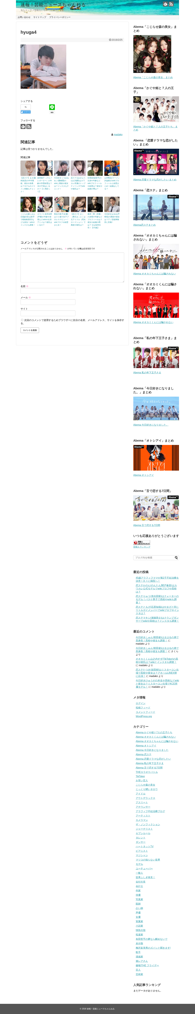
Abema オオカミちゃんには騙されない (154, 273)
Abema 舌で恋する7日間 (146, 525)
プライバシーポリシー (60, 17)
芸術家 (139, 974)
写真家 (139, 899)
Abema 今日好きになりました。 (150, 425)
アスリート (142, 802)
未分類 (139, 943)
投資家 (139, 934)
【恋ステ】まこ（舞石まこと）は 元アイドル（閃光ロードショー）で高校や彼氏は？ (78, 219)
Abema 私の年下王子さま (147, 372)
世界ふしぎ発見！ (145, 877)
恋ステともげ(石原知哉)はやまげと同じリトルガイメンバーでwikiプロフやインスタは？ (157, 610)
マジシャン (142, 855)
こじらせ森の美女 (145, 785)
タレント (140, 837)
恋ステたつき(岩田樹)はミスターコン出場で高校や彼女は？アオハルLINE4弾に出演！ (157, 672)
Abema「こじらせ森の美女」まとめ (153, 77)
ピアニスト (142, 851)
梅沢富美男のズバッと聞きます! (153, 948)
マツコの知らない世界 (148, 859)
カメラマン (142, 820)
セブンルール (143, 833)
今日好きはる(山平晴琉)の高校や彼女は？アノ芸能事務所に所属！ (112, 218)
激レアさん (142, 961)
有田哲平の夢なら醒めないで (151, 939)
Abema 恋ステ (143, 754)
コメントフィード (145, 712)
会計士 (139, 886)
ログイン (140, 703)
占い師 (139, 908)
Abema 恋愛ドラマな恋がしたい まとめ (154, 179)
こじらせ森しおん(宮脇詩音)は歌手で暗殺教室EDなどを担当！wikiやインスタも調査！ (28, 219)
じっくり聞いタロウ (147, 789)
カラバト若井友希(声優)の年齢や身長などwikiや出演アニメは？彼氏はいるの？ (44, 219)
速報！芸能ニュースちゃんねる (53, 4)
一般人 (139, 873)
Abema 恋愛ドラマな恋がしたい (153, 759)
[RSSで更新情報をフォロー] (171, 4)
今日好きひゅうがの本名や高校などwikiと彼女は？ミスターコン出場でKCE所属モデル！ (157, 683)
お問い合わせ (24, 17)
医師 (138, 903)
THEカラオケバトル (147, 772)
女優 (138, 917)
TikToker (140, 776)
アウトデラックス (145, 798)
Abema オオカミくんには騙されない (153, 322)
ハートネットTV (145, 846)
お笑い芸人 (142, 780)
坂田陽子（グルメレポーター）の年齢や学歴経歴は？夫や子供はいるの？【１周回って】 (44, 185)
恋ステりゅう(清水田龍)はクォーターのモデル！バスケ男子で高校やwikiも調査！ (157, 599)
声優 (138, 912)
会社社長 (140, 881)
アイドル (140, 793)
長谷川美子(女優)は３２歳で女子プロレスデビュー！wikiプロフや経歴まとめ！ (61, 219)
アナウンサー (143, 807)
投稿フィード (143, 707)
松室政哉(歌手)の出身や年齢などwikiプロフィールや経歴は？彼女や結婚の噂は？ (95, 183)
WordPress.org (144, 716)
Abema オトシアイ (143, 475)
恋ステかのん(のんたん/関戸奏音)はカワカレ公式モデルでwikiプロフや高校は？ (156, 588)
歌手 (138, 952)
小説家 (139, 926)
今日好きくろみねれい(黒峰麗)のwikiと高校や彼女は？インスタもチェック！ (61, 183)
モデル (139, 864)
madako (118, 134)
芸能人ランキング (141, 547)
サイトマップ (39, 17)
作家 (138, 890)
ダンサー (140, 842)
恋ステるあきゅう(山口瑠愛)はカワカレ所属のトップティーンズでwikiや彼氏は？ (78, 183)
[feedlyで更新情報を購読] (165, 4)
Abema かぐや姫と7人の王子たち (154, 732)
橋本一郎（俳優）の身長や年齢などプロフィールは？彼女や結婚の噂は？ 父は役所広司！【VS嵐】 (95, 221)
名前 (24, 286)
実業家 (139, 921)
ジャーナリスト (144, 829)
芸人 (138, 970)
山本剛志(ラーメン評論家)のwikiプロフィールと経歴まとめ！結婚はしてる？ (112, 183)
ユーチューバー (144, 868)
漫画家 (139, 956)
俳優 (138, 895)
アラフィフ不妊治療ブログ (150, 811)
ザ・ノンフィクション (148, 824)
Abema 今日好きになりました (152, 750)
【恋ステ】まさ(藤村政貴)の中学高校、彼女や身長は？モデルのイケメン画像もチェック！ (28, 185)
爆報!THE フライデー (147, 965)
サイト (24, 308)
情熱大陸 (140, 930)
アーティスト (143, 815)
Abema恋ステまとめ (144, 225)
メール (26, 297)
